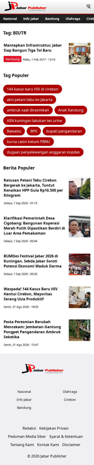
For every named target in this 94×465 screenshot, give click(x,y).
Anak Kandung (71, 110)
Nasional (10, 18)
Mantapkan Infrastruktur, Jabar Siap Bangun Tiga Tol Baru (33, 48)
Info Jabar (31, 18)
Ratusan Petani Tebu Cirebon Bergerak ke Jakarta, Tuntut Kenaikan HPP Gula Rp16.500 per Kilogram (33, 188)
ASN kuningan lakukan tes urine (34, 120)
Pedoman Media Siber (27, 436)
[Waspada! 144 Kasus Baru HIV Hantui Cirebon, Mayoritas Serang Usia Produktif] (79, 297)
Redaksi (29, 428)
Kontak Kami (48, 444)
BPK (33, 131)
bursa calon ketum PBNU (28, 141)
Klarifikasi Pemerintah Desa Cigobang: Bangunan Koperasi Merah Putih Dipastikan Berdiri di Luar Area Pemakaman (34, 226)
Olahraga (73, 18)
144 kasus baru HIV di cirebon (32, 89)
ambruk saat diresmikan (28, 110)
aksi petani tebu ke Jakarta (29, 99)
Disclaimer (71, 444)
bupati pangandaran (64, 131)
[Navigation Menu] (88, 7)
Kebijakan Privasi (53, 428)
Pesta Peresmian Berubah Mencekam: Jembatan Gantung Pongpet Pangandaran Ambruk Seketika (32, 329)
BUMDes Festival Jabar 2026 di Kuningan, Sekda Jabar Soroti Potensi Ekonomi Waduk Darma (33, 261)
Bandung (52, 18)
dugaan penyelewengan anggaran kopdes (43, 152)
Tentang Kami (22, 444)
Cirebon (70, 399)
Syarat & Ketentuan (66, 436)
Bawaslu (14, 131)
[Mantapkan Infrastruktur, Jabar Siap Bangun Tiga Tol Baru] (79, 53)
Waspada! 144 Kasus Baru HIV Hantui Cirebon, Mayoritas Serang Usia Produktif (30, 293)
